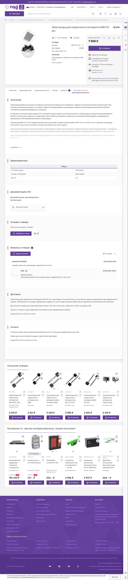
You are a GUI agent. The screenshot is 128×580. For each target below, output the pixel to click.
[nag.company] (50, 566)
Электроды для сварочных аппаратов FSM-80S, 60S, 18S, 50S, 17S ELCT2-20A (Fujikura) (15, 399)
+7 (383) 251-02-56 (71, 544)
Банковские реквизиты (14, 518)
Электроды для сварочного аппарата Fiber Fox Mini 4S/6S (52, 399)
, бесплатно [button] (100, 61)
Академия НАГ (71, 514)
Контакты (9, 514)
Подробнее (14, 147)
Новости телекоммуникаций (76, 508)
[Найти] (93, 14)
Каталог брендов (12, 525)
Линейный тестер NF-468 (52, 461)
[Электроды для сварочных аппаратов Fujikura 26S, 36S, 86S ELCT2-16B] (111, 380)
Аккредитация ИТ (12, 531)
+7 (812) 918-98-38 (100, 544)
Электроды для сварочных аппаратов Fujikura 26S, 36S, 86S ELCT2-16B (109, 399)
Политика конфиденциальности (110, 563)
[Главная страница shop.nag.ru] (14, 7)
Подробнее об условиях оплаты (23, 340)
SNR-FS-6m (80, 122)
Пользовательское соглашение (110, 569)
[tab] (12, 90)
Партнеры (10, 521)
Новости (9, 508)
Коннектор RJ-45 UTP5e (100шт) (34, 461)
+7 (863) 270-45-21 (42, 544)
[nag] (78, 566)
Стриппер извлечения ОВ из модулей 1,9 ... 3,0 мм (71, 464)
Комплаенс (40, 518)
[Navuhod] (59, 566)
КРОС (68, 518)
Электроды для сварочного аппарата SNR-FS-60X (90, 399)
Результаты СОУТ (12, 528)
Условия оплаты (42, 508)
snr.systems (70, 521)
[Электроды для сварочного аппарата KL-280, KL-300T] (73, 380)
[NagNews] (68, 566)
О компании (10, 504)
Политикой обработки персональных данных (55, 577)
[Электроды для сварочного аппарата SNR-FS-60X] (92, 380)
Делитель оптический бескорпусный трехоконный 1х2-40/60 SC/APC (109, 464)
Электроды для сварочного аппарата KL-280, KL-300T (71, 399)
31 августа (95, 61)
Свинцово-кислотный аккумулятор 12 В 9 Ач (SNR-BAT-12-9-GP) (90, 464)
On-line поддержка (43, 504)
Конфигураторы (71, 525)
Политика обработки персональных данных (105, 566)
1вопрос (76, 38)
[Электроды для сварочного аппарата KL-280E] (36, 380)
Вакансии (10, 511)
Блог (72, 7)
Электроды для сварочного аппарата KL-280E (34, 399)
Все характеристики (59, 51)
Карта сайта (40, 521)
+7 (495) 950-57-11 (41, 7)
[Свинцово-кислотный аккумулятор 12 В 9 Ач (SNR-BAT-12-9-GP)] (92, 442)
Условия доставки (42, 511)
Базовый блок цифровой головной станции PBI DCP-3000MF (14, 464)
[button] (64, 2)
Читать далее (57, 63)
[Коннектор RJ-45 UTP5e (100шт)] (36, 442)
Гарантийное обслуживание (46, 514)
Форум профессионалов (75, 511)
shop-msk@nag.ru (60, 7)
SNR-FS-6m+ (91, 122)
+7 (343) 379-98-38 (12, 544)
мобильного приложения (103, 131)
